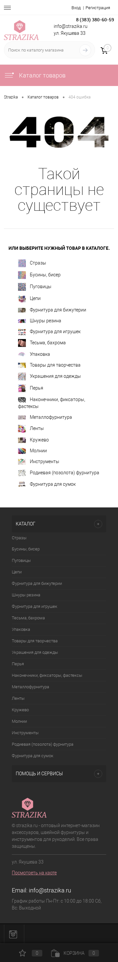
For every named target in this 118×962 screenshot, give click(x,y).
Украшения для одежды (55, 376)
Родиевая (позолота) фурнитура (64, 472)
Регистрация (98, 7)
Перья (36, 388)
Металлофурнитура (51, 417)
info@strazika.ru (50, 890)
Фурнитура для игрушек (55, 331)
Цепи (35, 298)
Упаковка (40, 354)
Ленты (37, 428)
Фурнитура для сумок (53, 484)
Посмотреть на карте (34, 872)
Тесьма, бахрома (48, 342)
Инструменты (44, 461)
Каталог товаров (42, 75)
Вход (76, 7)
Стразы (38, 262)
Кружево (39, 439)
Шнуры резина (45, 320)
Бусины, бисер (45, 274)
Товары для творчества (55, 365)
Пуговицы (40, 286)
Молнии (38, 450)
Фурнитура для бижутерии (58, 309)
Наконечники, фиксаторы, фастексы (51, 403)
